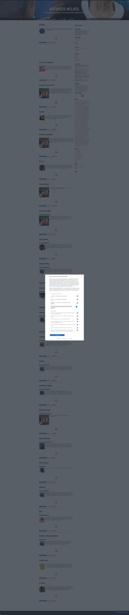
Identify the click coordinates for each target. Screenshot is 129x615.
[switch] (77, 296)
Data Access (64, 338)
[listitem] (64, 293)
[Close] (82, 276)
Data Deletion (59, 338)
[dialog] (64, 307)
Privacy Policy (70, 338)
